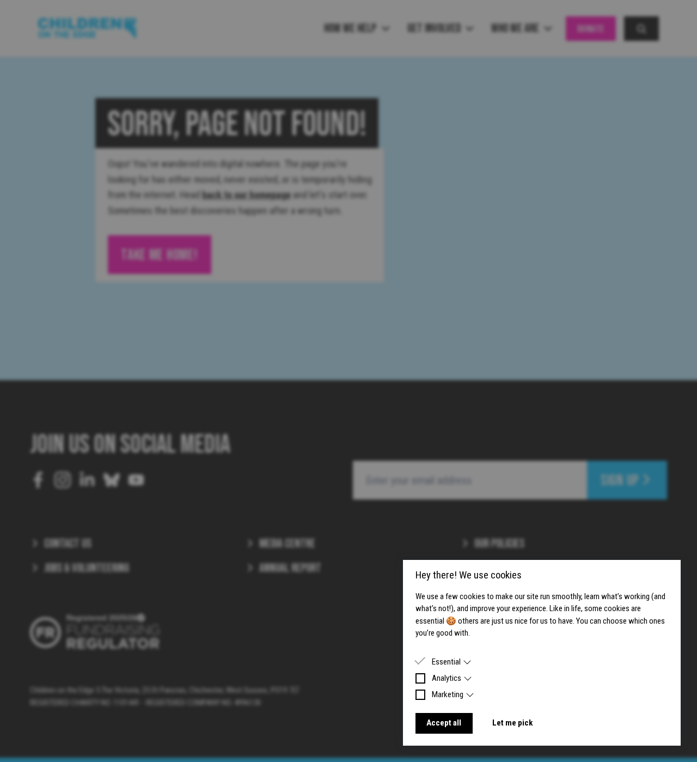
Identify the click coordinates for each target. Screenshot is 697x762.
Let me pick (512, 723)
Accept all (443, 723)
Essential (446, 662)
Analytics (446, 678)
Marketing (447, 694)
